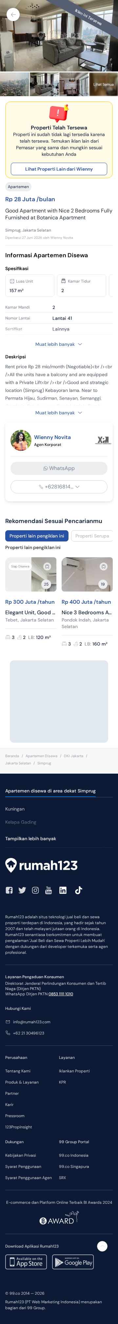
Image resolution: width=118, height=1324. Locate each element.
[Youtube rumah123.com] (48, 890)
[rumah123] (59, 866)
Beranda (12, 756)
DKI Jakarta (73, 756)
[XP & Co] (103, 440)
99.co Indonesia (73, 1155)
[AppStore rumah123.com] (26, 1262)
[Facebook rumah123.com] (9, 890)
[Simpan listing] (47, 566)
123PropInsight (18, 1127)
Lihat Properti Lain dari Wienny (59, 169)
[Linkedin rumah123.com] (63, 890)
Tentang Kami (17, 1071)
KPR (62, 1082)
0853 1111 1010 (61, 994)
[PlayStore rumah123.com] (73, 1262)
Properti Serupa (92, 536)
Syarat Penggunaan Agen (28, 1177)
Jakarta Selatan (18, 763)
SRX (62, 1177)
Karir (9, 1104)
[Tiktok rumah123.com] (78, 890)
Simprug (44, 763)
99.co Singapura (74, 1166)
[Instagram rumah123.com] (35, 890)
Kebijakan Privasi (20, 1155)
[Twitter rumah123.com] (22, 890)
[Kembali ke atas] (102, 1246)
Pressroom (15, 1115)
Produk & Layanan (22, 1082)
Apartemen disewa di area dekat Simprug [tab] (50, 791)
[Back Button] (13, 14)
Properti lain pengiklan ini (37, 536)
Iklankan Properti (74, 1071)
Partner (12, 1093)
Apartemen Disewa (41, 756)
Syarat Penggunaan (23, 1166)
